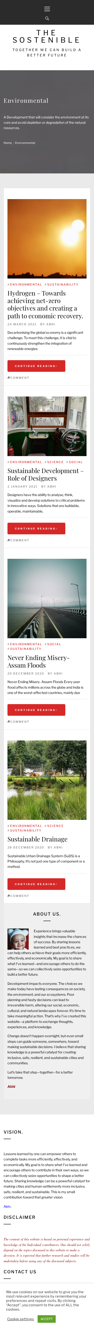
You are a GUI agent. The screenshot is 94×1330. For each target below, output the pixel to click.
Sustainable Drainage (37, 839)
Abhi (50, 324)
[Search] (47, 18)
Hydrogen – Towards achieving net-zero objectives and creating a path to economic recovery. (45, 304)
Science (55, 462)
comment (19, 378)
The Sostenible (47, 36)
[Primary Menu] (47, 6)
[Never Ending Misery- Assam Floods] (47, 598)
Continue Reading (35, 366)
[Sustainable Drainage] (47, 780)
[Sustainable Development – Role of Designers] (47, 426)
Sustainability (63, 284)
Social (76, 462)
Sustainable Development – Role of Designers (45, 474)
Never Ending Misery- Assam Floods (38, 661)
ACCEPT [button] (46, 1319)
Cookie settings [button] (20, 1319)
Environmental (26, 284)
